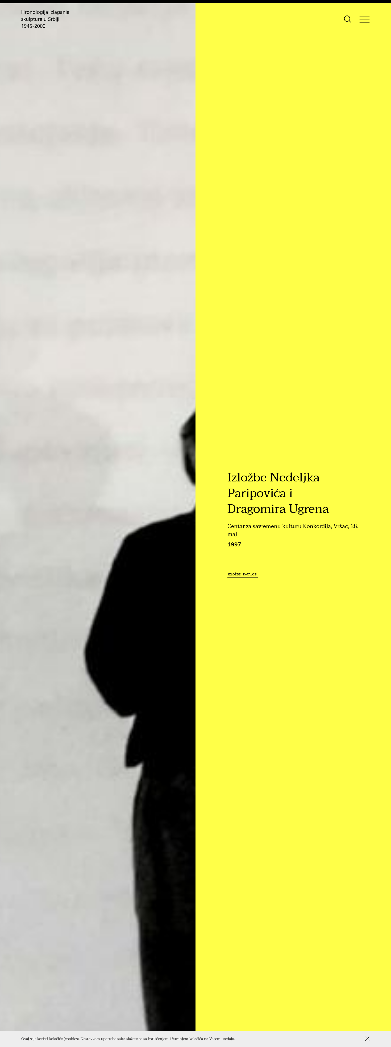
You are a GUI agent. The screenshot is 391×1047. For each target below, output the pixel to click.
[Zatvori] (367, 1038)
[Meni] (364, 19)
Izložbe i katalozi (242, 574)
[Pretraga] (347, 19)
